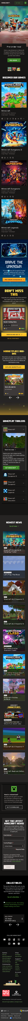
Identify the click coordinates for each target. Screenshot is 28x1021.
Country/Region (8, 843)
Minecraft (4, 954)
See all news (13, 526)
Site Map (17, 966)
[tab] (9, 69)
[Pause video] (6, 444)
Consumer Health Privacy (16, 1013)
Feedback (17, 964)
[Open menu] (25, 3)
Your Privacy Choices (16, 1017)
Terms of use (3, 1015)
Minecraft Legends (6, 960)
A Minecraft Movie (6, 971)
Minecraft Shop (18, 956)
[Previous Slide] (10, 397)
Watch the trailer (9, 450)
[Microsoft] (24, 1011)
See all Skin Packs (13, 338)
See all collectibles (13, 897)
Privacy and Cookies (5, 1013)
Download (17, 968)
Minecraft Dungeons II (7, 956)
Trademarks (10, 1015)
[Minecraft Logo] (6, 3)
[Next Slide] (17, 397)
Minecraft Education (6, 961)
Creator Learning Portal (7, 966)
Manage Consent (18, 1001)
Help (16, 962)
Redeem (17, 976)
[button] (9, 867)
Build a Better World (6, 969)
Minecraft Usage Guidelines (8, 1001)
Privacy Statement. (16, 861)
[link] (4, 939)
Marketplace (17, 954)
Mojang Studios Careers (7, 968)
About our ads (17, 1015)
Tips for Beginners (19, 960)
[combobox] (14, 846)
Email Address (8, 835)
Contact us (17, 969)
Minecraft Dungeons (6, 958)
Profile (16, 974)
